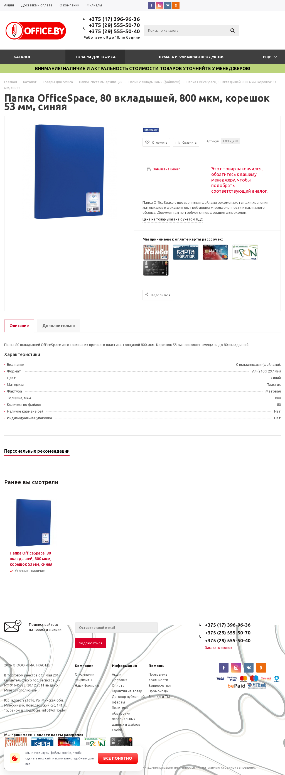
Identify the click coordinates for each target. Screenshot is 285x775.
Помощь (156, 666)
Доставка (119, 680)
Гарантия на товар (127, 691)
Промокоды (158, 691)
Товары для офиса (95, 57)
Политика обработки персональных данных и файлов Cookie (126, 719)
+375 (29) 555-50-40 (114, 31)
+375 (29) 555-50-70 (114, 25)
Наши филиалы (87, 685)
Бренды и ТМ (159, 696)
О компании (85, 674)
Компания (84, 666)
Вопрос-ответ (160, 685)
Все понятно (117, 758)
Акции (117, 674)
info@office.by (54, 710)
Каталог (22, 57)
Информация (124, 666)
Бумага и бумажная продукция (192, 57)
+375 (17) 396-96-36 (114, 19)
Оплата (118, 685)
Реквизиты (83, 680)
